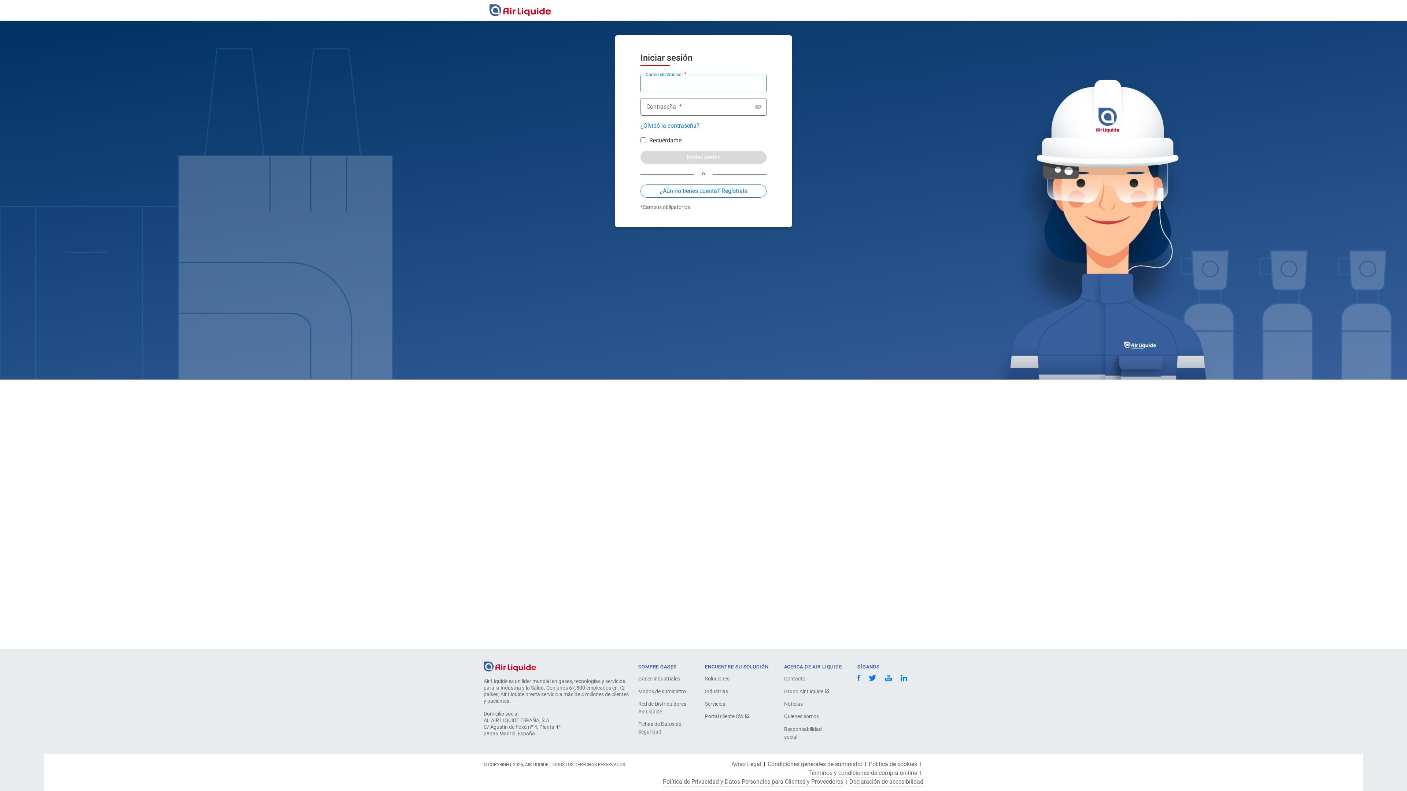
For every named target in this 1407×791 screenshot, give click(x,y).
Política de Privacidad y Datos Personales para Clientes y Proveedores (753, 782)
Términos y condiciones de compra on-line (862, 773)
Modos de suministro (662, 691)
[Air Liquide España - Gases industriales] (520, 10)
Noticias (793, 704)
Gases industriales (659, 679)
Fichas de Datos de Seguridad (659, 728)
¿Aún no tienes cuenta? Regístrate (703, 190)
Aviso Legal (746, 764)
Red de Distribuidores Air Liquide (662, 707)
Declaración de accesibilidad (886, 782)
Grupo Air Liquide (804, 691)
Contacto (794, 679)
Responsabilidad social (803, 733)
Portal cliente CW (725, 716)
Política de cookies (893, 764)
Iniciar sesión (704, 157)
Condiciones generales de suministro (815, 764)
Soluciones (717, 679)
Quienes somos (801, 716)
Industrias (716, 691)
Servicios (715, 704)
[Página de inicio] (510, 666)
